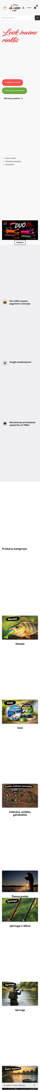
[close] (34, 1085)
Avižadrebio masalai (12, 82)
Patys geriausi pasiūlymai (14, 90)
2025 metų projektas (12, 98)
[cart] (35, 8)
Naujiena (20, 242)
